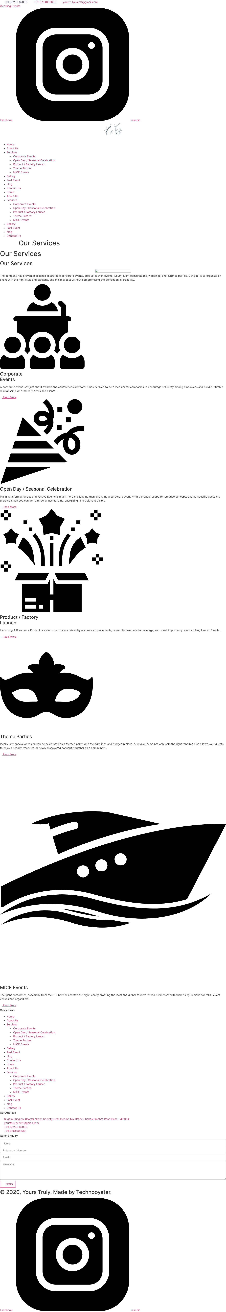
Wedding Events (10, 6)
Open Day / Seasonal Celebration (34, 160)
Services (12, 152)
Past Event (13, 180)
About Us (12, 148)
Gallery (11, 176)
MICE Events (21, 172)
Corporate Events (24, 156)
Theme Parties (22, 168)
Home (10, 144)
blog (9, 184)
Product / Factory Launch (29, 164)
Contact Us (14, 188)
